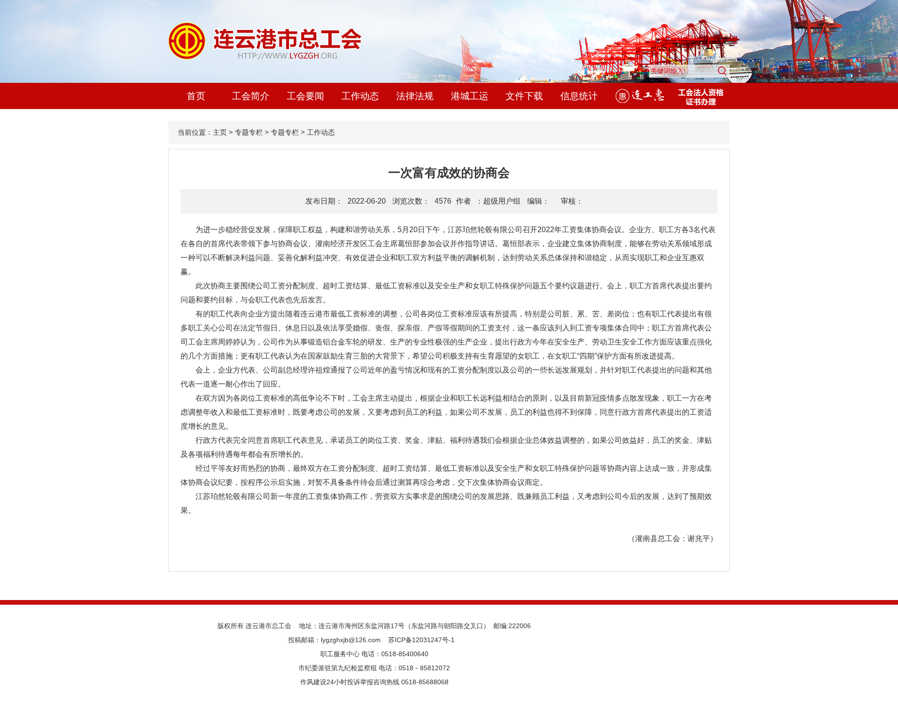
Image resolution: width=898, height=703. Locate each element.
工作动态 (360, 96)
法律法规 (415, 96)
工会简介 (250, 96)
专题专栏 (249, 132)
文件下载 (524, 96)
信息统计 (579, 96)
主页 (220, 132)
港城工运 (469, 96)
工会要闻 (305, 96)
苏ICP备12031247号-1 (421, 640)
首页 (196, 96)
